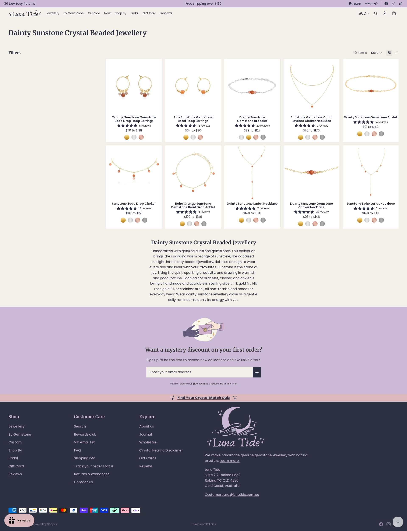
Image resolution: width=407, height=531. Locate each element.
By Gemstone (19, 434)
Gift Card (16, 466)
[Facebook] (386, 3)
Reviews (15, 474)
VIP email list (84, 442)
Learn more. (230, 460)
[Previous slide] (113, 86)
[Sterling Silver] (134, 137)
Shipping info (84, 458)
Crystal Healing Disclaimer (161, 450)
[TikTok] (401, 3)
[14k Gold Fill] (127, 137)
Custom (15, 442)
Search (80, 426)
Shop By (15, 450)
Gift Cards (147, 458)
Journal (145, 434)
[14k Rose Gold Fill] (141, 137)
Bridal (13, 458)
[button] (376, 52)
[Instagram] (393, 3)
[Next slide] (154, 86)
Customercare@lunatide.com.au (232, 494)
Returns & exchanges (91, 474)
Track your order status (93, 466)
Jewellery (16, 426)
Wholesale (148, 442)
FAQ (77, 450)
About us (146, 426)
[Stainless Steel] (263, 137)
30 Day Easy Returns (19, 3)
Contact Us (83, 482)
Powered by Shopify (44, 524)
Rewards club (85, 434)
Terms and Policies (203, 524)
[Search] (375, 13)
